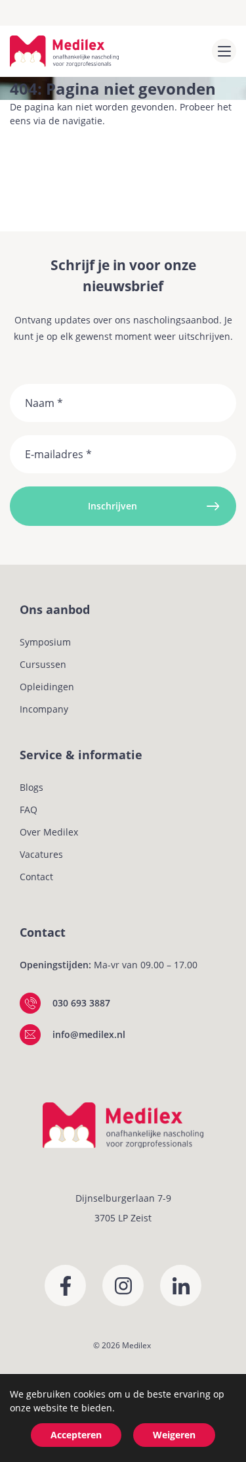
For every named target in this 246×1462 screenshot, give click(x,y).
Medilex (136, 1345)
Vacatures (41, 854)
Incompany (44, 709)
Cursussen (43, 664)
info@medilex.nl (88, 1034)
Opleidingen (47, 686)
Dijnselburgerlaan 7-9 (123, 1198)
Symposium (45, 642)
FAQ (28, 809)
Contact (36, 876)
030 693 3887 (81, 1003)
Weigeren (174, 1434)
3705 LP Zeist (123, 1218)
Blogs (31, 787)
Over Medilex (49, 832)
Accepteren (76, 1434)
